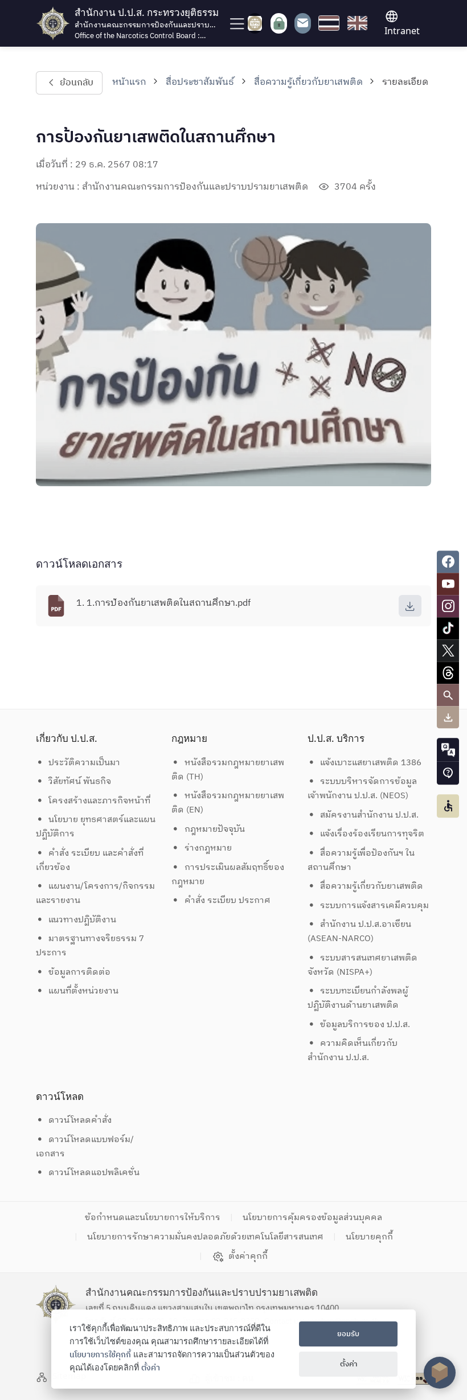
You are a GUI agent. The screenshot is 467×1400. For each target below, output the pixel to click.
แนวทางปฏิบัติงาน (82, 920)
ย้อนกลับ (76, 83)
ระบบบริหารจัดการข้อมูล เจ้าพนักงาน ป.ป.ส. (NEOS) (364, 788)
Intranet (402, 30)
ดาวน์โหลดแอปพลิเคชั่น (94, 1172)
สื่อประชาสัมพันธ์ (200, 82)
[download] (410, 606)
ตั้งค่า (150, 1368)
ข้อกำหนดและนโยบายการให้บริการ (152, 1218)
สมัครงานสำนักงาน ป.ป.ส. (369, 815)
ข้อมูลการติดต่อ (79, 972)
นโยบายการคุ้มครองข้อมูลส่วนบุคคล (312, 1218)
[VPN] (255, 23)
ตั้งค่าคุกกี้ (248, 1256)
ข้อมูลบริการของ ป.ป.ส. (365, 1024)
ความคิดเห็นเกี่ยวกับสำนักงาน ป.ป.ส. (353, 1050)
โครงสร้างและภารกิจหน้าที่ (99, 801)
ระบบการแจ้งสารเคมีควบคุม (374, 905)
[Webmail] (302, 23)
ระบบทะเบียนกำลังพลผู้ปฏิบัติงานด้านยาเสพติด (358, 998)
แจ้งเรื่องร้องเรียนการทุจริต (372, 834)
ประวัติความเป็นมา (84, 763)
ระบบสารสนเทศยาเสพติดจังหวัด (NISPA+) (363, 965)
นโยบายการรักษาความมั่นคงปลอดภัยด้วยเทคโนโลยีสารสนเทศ (205, 1237)
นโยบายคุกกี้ (369, 1237)
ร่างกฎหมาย (208, 848)
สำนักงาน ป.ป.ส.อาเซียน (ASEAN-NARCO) (360, 931)
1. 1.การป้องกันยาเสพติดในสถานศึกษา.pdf (163, 603)
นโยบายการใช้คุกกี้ (100, 1355)
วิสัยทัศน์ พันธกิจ (79, 781)
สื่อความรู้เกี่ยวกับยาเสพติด (308, 82)
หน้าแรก (129, 82)
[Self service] (279, 23)
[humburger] (236, 23)
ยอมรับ (348, 1334)
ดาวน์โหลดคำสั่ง (80, 1120)
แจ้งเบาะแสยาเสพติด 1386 (370, 763)
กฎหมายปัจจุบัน (215, 829)
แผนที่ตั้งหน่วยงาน (83, 991)
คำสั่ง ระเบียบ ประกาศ (228, 900)
